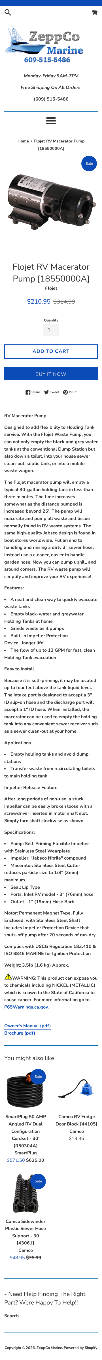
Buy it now (51, 374)
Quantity (51, 320)
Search (11, 1316)
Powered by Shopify (80, 1347)
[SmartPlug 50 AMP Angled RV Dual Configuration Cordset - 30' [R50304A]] (25, 1089)
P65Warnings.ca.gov (26, 1007)
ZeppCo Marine (49, 1347)
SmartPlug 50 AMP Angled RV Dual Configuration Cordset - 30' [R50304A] (25, 1131)
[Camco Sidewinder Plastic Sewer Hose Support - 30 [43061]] (25, 1194)
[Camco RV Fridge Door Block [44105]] (76, 1089)
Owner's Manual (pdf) (27, 1026)
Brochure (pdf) (19, 1033)
